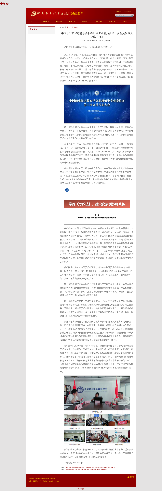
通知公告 (59, 21)
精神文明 (72, 21)
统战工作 (99, 21)
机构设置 (46, 21)
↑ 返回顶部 (130, 477)
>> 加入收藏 (117, 11)
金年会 (4, 3)
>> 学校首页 (127, 11)
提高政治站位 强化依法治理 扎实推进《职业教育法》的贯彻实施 (86, 469)
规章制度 (112, 21)
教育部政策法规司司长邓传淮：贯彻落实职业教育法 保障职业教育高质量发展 (90, 467)
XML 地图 (81, 489)
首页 (32, 21)
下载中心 (125, 21)
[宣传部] (55, 17)
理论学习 (85, 21)
